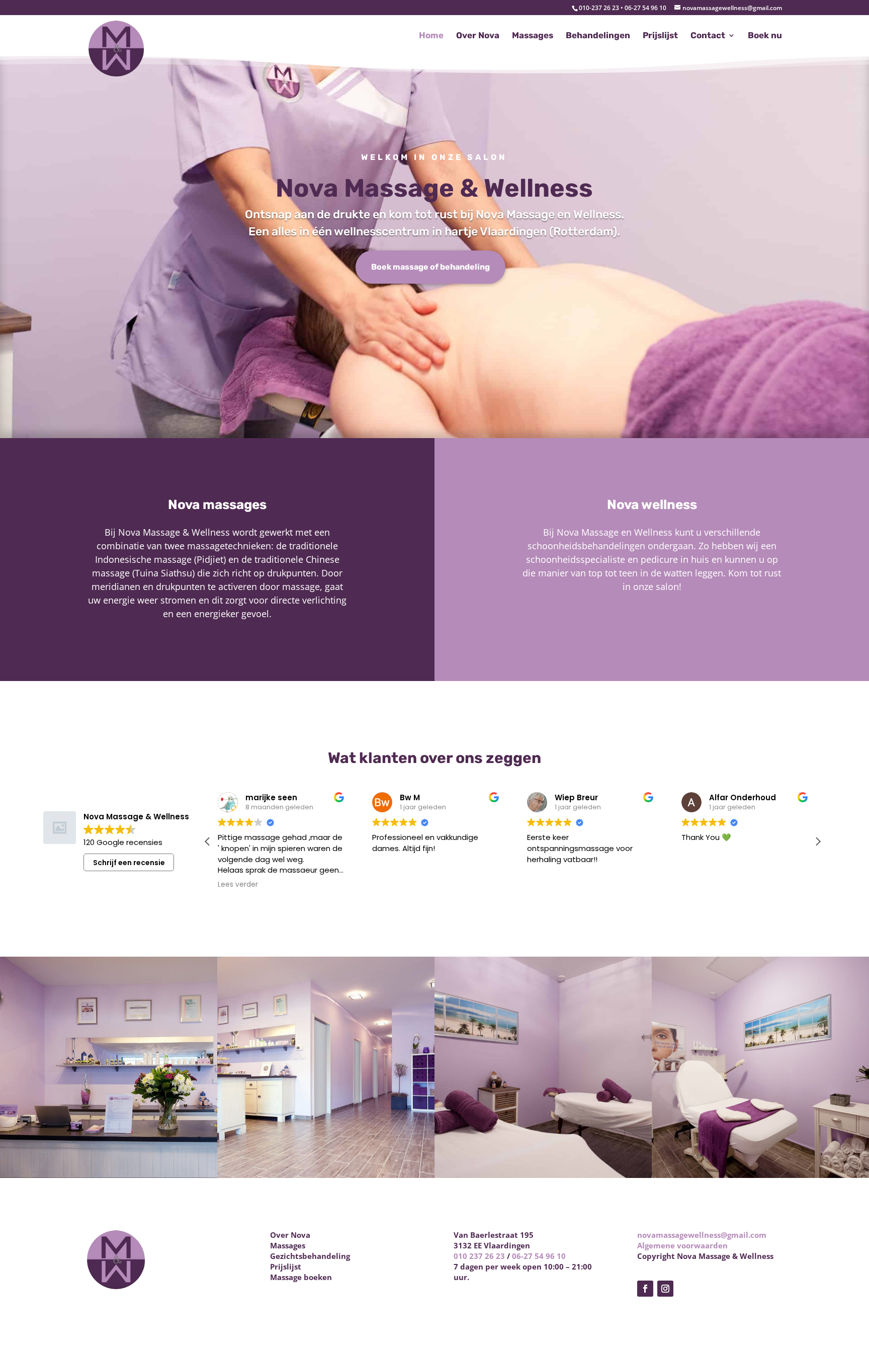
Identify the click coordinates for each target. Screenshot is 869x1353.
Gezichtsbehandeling (310, 1256)
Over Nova (477, 36)
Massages (532, 36)
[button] (817, 841)
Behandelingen (598, 36)
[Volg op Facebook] (645, 1289)
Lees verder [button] (238, 884)
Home (431, 36)
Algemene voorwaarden (682, 1245)
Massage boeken (301, 1277)
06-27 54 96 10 (539, 1256)
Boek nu (765, 36)
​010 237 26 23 (479, 1256)
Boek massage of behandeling (430, 267)
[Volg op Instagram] (665, 1289)
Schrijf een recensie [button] (129, 863)
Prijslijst (660, 36)
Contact (707, 36)
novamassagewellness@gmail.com (701, 1235)
